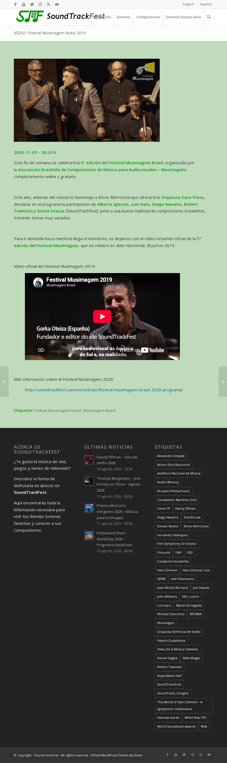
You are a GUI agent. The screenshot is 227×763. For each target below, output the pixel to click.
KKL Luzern (190, 596)
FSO (190, 552)
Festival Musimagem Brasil (57, 410)
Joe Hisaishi (201, 587)
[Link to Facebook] (15, 4)
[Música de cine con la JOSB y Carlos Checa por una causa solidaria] (222, 381)
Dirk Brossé (192, 517)
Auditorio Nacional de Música (178, 473)
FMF (179, 552)
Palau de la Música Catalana (177, 649)
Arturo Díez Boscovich (173, 465)
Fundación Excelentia (173, 561)
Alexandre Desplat (170, 456)
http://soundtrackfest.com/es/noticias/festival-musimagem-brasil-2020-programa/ (104, 389)
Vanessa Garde (168, 717)
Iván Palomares (182, 579)
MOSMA (196, 614)
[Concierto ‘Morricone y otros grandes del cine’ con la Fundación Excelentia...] (4, 381)
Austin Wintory (168, 482)
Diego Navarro (168, 517)
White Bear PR (195, 717)
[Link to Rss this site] (49, 4)
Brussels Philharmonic (173, 491)
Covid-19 (163, 508)
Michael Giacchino (171, 614)
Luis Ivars (164, 605)
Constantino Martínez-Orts (177, 500)
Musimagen (165, 623)
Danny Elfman (185, 508)
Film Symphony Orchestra (176, 543)
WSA (204, 726)
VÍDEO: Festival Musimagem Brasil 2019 (50, 32)
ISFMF (161, 579)
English (188, 4)
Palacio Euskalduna (171, 640)
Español (206, 4)
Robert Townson (169, 667)
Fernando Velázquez (172, 535)
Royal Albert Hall (169, 676)
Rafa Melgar (191, 658)
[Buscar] (208, 17)
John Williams (167, 596)
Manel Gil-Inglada (189, 605)
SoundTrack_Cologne (173, 693)
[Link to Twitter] (32, 4)
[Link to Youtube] (24, 4)
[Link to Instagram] (40, 4)
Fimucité (163, 552)
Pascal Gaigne (167, 658)
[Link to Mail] (57, 4)
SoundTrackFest (169, 684)
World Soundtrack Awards (176, 726)
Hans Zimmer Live (196, 570)
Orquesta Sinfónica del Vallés (178, 632)
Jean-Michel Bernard (172, 587)
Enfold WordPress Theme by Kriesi (116, 755)
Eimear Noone (168, 526)
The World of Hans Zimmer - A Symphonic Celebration (179, 705)
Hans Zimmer (167, 570)
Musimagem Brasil (99, 410)
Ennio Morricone (196, 526)
